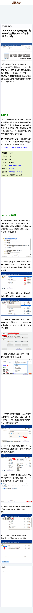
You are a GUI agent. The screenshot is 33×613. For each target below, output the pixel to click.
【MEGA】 (11, 172)
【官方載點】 (12, 169)
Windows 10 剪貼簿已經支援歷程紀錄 (15, 147)
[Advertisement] (16, 15)
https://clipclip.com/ (15, 165)
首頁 (3, 26)
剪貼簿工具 (8, 26)
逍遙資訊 (16, 2)
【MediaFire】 (18, 172)
